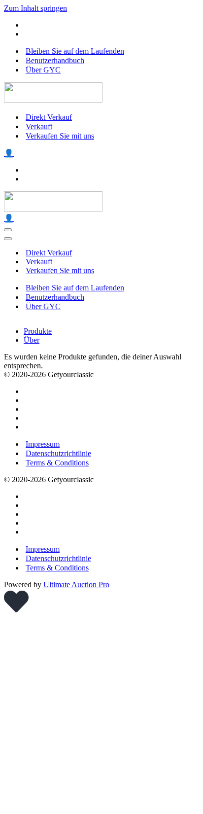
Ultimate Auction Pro (76, 584)
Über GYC (43, 70)
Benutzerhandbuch (55, 60)
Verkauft (39, 126)
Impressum (43, 444)
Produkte (38, 331)
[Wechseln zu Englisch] (28, 25)
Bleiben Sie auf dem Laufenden (75, 51)
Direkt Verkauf (49, 117)
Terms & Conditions (57, 463)
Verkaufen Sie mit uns (60, 136)
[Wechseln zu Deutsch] (28, 34)
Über (31, 340)
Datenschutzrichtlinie (58, 453)
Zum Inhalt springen (35, 8)
